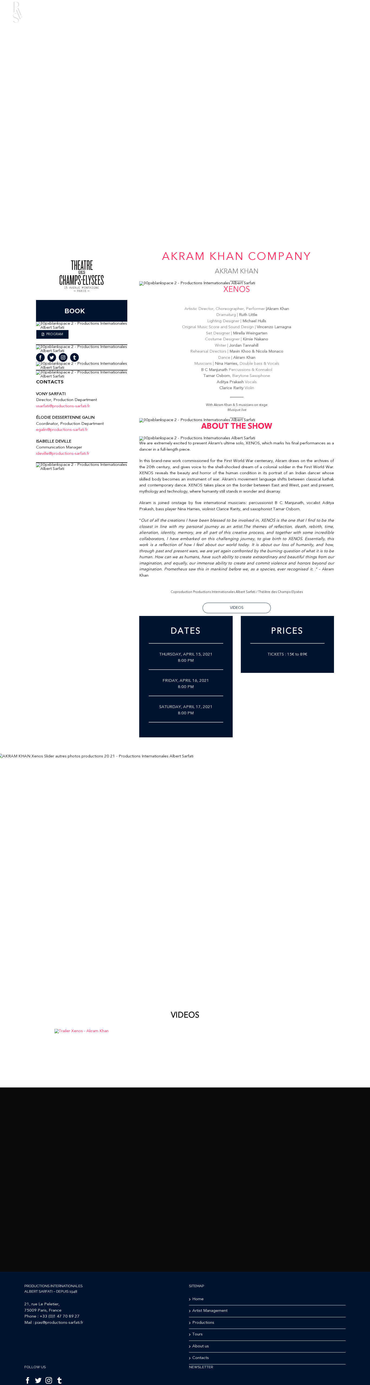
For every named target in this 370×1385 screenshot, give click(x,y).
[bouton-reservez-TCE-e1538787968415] (81, 254)
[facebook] (40, 357)
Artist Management (210, 1311)
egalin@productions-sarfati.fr (62, 430)
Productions (203, 1323)
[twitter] (51, 357)
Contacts (200, 1358)
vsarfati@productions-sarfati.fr (63, 406)
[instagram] (63, 357)
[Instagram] (49, 1380)
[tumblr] (74, 357)
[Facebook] (27, 1380)
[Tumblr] (59, 1380)
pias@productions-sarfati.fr (59, 1323)
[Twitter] (38, 1380)
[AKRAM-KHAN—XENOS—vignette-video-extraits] (81, 1031)
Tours (197, 1334)
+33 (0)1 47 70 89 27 (60, 1317)
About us (200, 1346)
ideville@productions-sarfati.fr (62, 454)
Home (198, 1299)
